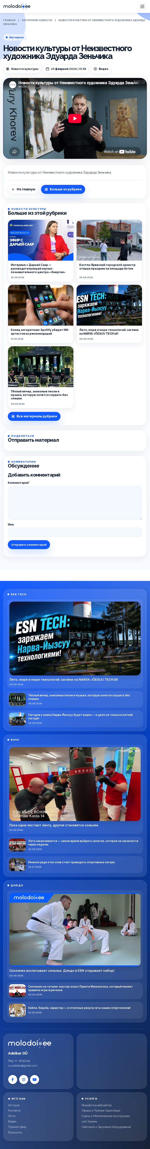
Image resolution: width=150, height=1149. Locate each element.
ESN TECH (18, 594)
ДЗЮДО (17, 885)
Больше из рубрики (66, 189)
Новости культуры (24, 68)
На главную (26, 189)
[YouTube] (34, 1079)
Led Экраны (89, 1121)
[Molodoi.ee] (29, 1043)
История (14, 1105)
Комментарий (19, 482)
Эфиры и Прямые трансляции (101, 1110)
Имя (11, 524)
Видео (12, 1121)
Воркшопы (15, 1132)
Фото (12, 1116)
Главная (9, 20)
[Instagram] (23, 1079)
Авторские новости (37, 20)
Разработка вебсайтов (97, 1105)
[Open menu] (142, 6)
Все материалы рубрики (37, 416)
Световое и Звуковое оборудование (106, 1127)
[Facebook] (12, 1079)
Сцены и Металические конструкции (106, 1116)
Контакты (14, 1110)
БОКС (15, 739)
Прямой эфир (17, 1127)
